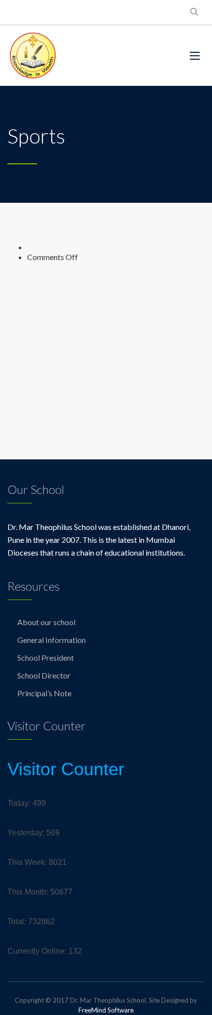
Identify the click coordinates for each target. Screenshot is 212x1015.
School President (45, 657)
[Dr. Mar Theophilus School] (33, 55)
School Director (44, 675)
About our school (46, 622)
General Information (51, 639)
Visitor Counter (65, 769)
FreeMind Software (106, 1010)
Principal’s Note (44, 693)
